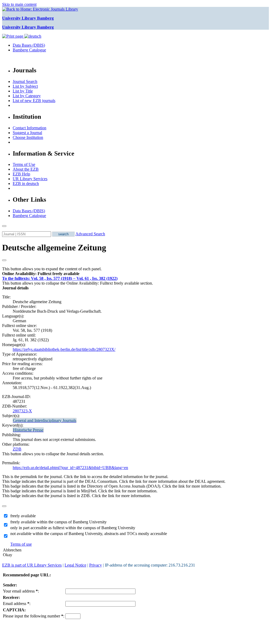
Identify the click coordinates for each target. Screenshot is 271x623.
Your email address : (21, 591)
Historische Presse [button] (28, 430)
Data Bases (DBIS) (29, 45)
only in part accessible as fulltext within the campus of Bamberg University (72, 527)
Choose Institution (28, 137)
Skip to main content (19, 4)
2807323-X (22, 411)
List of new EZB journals (34, 100)
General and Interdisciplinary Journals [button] (44, 420)
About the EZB (26, 169)
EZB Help (21, 174)
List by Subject (25, 86)
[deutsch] (32, 36)
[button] (40, 273)
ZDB (17, 449)
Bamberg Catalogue (29, 50)
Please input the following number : (33, 616)
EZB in (26, 183)
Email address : (16, 603)
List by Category (27, 96)
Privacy (95, 565)
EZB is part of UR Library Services (32, 565)
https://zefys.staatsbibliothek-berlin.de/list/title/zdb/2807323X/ (64, 349)
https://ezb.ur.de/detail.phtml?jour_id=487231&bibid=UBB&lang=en (70, 467)
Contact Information (29, 128)
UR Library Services (30, 178)
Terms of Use (24, 164)
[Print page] (13, 36)
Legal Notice (75, 565)
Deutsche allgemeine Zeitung (54, 247)
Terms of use (21, 544)
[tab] (135, 273)
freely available (23, 516)
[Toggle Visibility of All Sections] (4, 260)
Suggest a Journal (27, 132)
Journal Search (25, 81)
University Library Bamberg (28, 18)
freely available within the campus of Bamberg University (58, 522)
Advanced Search (90, 234)
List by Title (23, 91)
